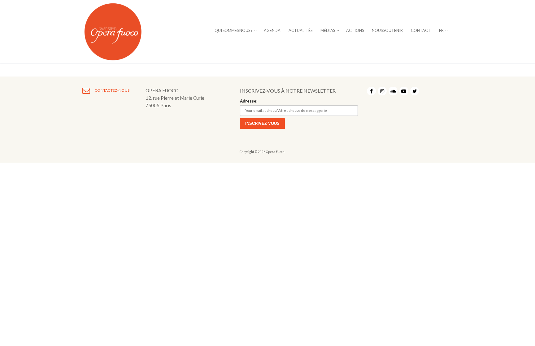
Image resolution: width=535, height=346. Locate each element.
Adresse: (248, 101)
